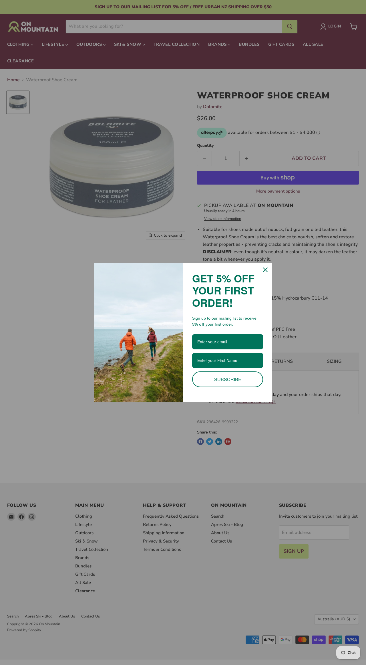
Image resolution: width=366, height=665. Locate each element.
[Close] (265, 270)
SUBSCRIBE (227, 379)
